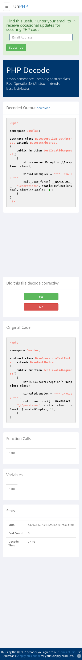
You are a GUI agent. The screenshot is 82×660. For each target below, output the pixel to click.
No (41, 307)
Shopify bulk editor (28, 656)
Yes (41, 296)
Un (20, 6)
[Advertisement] (38, 246)
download (43, 108)
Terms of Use (67, 652)
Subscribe (16, 47)
